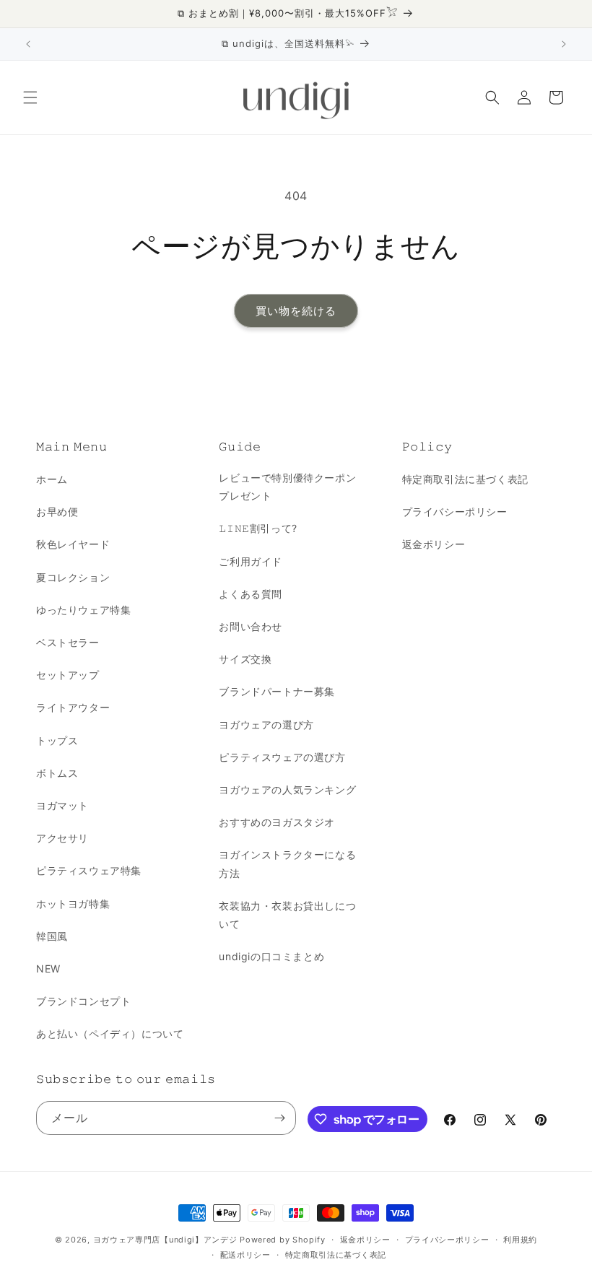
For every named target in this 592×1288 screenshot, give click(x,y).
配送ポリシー (245, 1255)
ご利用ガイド (250, 561)
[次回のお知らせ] (564, 44)
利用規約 (520, 1240)
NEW (48, 968)
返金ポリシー (434, 544)
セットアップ (68, 675)
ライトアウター (73, 707)
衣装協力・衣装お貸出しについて (287, 915)
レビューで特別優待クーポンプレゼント (287, 486)
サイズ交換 (245, 659)
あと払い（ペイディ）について (109, 1033)
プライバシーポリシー (455, 511)
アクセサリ (62, 838)
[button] (30, 97)
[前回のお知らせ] (28, 44)
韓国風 (52, 936)
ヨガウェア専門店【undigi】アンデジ (165, 1240)
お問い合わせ (250, 626)
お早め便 (57, 511)
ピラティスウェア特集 (89, 870)
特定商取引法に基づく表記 (465, 479)
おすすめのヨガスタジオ (277, 822)
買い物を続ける (296, 311)
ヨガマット (62, 805)
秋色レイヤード (73, 544)
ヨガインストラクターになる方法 (287, 863)
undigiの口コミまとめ (271, 956)
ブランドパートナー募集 (277, 691)
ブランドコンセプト (83, 1001)
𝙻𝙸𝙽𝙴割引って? (258, 528)
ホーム (52, 479)
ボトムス (57, 773)
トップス (57, 740)
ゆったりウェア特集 (83, 610)
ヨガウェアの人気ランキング (287, 789)
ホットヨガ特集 (73, 903)
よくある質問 (250, 594)
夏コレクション (73, 577)
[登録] (279, 1118)
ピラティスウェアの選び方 (282, 757)
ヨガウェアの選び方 (266, 724)
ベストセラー (68, 642)
